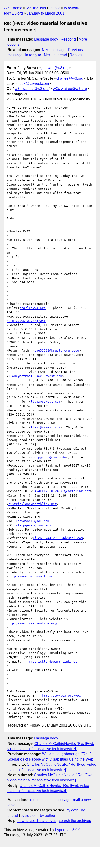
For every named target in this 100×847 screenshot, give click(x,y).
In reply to (33, 55)
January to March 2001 (45, 13)
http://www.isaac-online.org (32, 623)
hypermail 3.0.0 (67, 830)
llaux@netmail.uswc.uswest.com (35, 376)
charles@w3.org (69, 78)
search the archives (75, 821)
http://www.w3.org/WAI (26, 321)
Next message (54, 50)
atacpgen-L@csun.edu (48, 457)
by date (72, 810)
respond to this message (50, 800)
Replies (76, 55)
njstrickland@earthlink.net (32, 504)
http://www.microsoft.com (30, 576)
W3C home (13, 8)
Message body (46, 39)
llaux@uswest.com (33, 83)
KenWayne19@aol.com (32, 521)
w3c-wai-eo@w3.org (32, 89)
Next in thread (55, 55)
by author (47, 815)
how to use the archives (36, 821)
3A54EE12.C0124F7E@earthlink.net (61, 491)
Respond (68, 39)
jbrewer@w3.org (55, 68)
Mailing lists (36, 8)
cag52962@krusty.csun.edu (56, 350)
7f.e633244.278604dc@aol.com (58, 538)
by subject (28, 815)
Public (55, 8)
